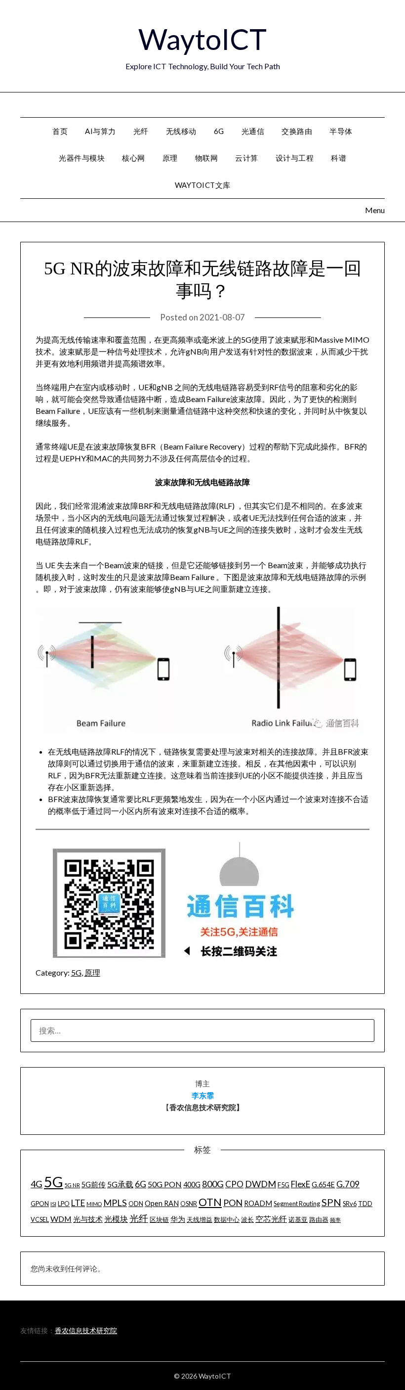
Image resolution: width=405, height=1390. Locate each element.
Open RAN (162, 1203)
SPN (331, 1202)
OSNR (188, 1204)
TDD (365, 1204)
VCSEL (40, 1219)
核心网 (133, 157)
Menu (385, 104)
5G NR (72, 1185)
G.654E (323, 1184)
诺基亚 (298, 1219)
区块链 (159, 1219)
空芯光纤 (271, 1218)
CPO (234, 1184)
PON (233, 1202)
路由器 (318, 1219)
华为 (177, 1219)
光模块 (116, 1218)
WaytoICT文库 (203, 184)
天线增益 (199, 1219)
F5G (283, 1185)
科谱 (338, 157)
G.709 (348, 1184)
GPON (40, 1204)
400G (192, 1184)
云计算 (246, 157)
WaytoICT (202, 39)
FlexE (300, 1184)
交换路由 (297, 131)
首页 (60, 131)
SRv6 (350, 1204)
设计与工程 (295, 157)
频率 (335, 1219)
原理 (170, 157)
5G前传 (93, 1184)
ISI (53, 1204)
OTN (210, 1202)
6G (219, 131)
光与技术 (88, 1219)
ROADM (258, 1203)
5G (76, 972)
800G (213, 1183)
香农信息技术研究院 (86, 1330)
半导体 (341, 131)
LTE (78, 1203)
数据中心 (227, 1219)
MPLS (115, 1202)
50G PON (165, 1184)
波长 (247, 1219)
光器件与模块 (82, 157)
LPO (64, 1204)
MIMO (94, 1204)
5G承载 (120, 1184)
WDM (61, 1218)
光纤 (141, 131)
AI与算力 (100, 131)
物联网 (206, 157)
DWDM (260, 1183)
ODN (135, 1204)
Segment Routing (297, 1204)
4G (36, 1183)
